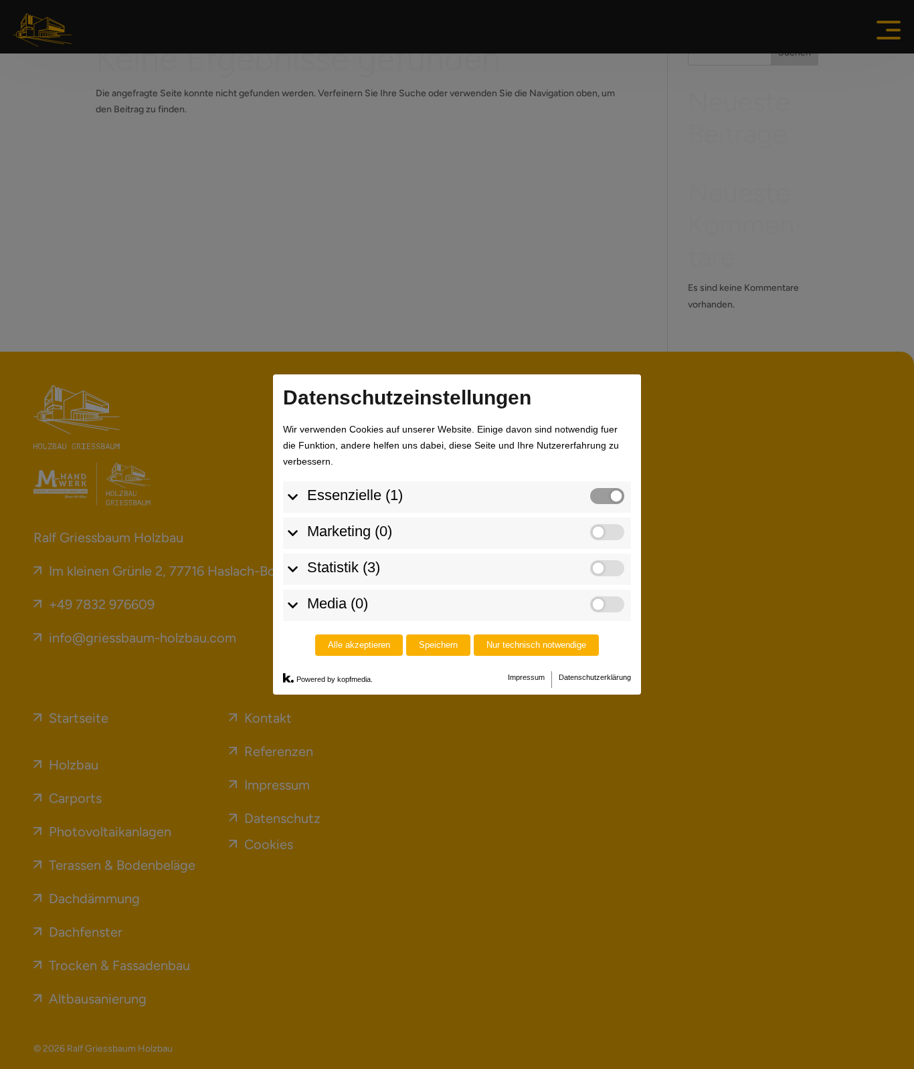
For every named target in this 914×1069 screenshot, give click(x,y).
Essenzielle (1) (355, 495)
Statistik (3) (343, 567)
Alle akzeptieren (359, 645)
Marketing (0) (349, 531)
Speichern (438, 645)
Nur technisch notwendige (536, 645)
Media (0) (337, 603)
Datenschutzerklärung (595, 677)
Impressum (526, 677)
